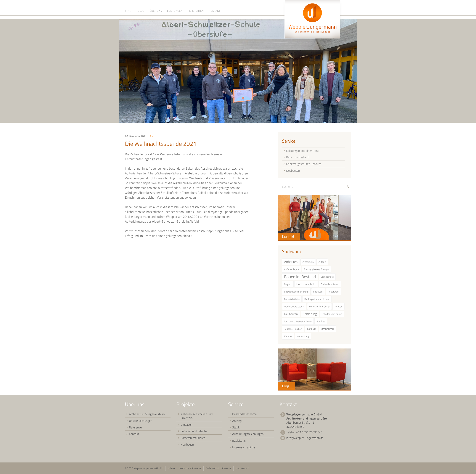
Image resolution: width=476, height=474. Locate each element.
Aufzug (322, 262)
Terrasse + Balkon (293, 329)
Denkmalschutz (306, 284)
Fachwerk (318, 291)
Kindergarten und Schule (316, 299)
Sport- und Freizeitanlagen (298, 321)
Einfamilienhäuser (330, 284)
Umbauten (327, 329)
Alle (151, 136)
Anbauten (291, 261)
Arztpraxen (308, 262)
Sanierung (310, 313)
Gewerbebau (292, 299)
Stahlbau (320, 321)
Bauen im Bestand (300, 277)
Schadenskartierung (332, 314)
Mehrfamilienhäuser (319, 306)
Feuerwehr (333, 291)
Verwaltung (303, 336)
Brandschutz (327, 277)
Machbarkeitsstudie (294, 306)
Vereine (288, 336)
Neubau (338, 306)
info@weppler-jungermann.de (304, 438)
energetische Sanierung (296, 291)
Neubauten (291, 314)
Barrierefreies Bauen (316, 269)
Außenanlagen (291, 269)
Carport (288, 284)
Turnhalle (311, 329)
